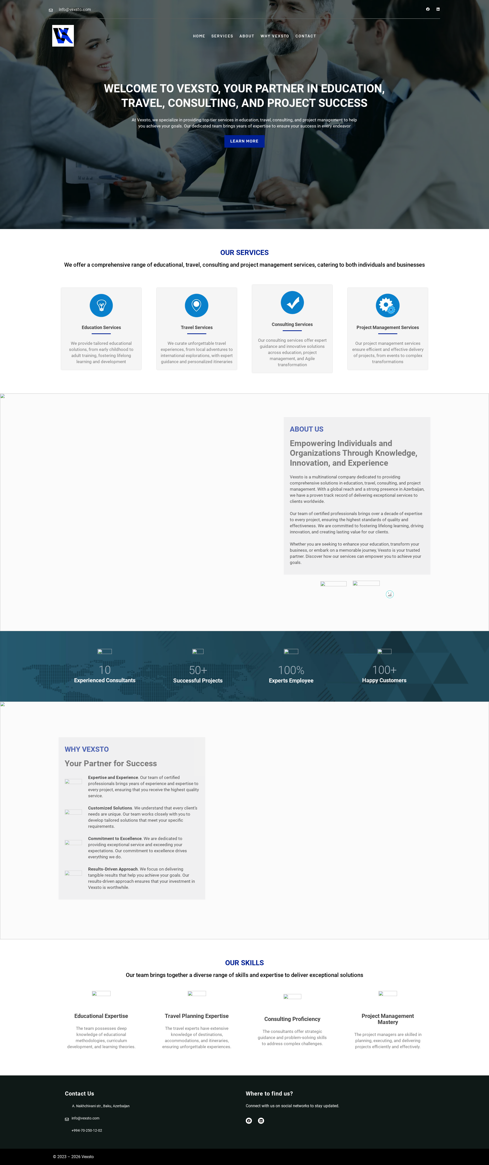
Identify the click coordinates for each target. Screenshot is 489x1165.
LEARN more (244, 141)
